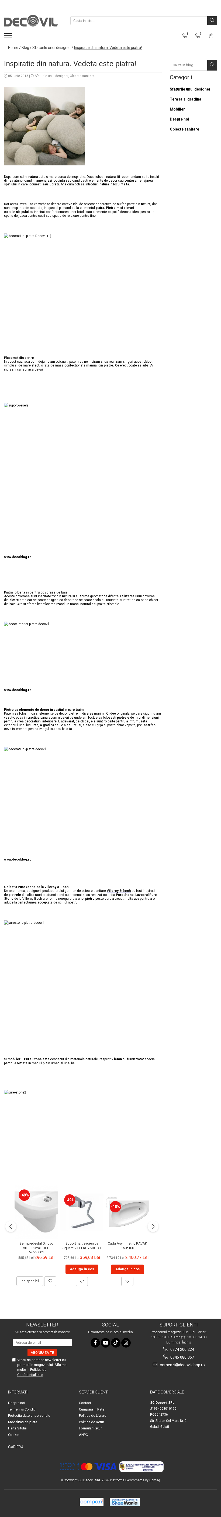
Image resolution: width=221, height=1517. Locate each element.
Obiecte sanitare (82, 76)
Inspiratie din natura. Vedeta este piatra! (108, 47)
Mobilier (177, 109)
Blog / (27, 47)
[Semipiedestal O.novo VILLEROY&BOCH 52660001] (36, 1211)
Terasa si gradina (185, 99)
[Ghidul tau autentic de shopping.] (91, 1502)
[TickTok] (115, 1343)
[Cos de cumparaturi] (211, 36)
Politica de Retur (91, 1422)
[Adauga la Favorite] (50, 1281)
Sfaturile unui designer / (52, 47)
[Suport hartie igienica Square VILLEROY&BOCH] (81, 1212)
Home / (14, 47)
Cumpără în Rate (91, 1409)
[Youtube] (105, 1343)
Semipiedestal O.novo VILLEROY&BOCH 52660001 (36, 1247)
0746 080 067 (181, 1357)
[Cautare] (212, 20)
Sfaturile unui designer (51, 76)
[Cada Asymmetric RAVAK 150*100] (127, 1212)
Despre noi (179, 119)
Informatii (18, 1392)
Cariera (15, 1447)
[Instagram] (126, 1343)
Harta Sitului (17, 1428)
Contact (85, 1403)
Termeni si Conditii (22, 1409)
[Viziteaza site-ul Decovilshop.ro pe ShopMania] (125, 1502)
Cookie (13, 1435)
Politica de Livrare (92, 1415)
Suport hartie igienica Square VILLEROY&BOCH (82, 1245)
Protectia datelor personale (29, 1415)
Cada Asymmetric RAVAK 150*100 (127, 1245)
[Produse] (8, 37)
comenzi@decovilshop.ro (182, 1364)
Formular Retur (90, 1428)
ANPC (83, 1435)
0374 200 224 (181, 1349)
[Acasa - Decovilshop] (31, 20)
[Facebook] (95, 1343)
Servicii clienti (94, 1392)
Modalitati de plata (22, 1422)
